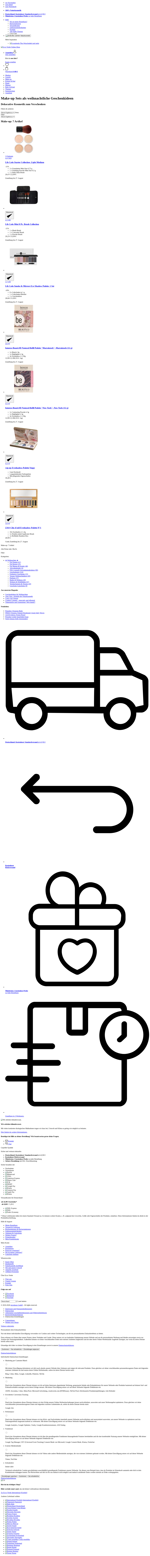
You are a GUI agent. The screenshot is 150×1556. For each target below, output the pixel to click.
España (15, 1510)
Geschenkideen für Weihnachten (16, 594)
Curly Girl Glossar (11, 598)
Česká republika (24, 1539)
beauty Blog (9, 1262)
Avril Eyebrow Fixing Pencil (15, 615)
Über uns (8, 1279)
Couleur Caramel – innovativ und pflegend (20, 600)
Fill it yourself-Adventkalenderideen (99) (24, 570)
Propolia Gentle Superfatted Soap (16, 617)
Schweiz (16, 1530)
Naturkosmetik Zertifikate (14, 1266)
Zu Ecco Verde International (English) (14, 1493)
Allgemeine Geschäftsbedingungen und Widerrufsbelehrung (26, 1313)
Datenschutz (9, 1311)
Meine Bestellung (11, 1225)
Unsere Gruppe (10, 1281)
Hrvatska (17, 1520)
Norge (14, 1553)
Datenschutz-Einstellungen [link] (14, 1317)
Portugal (16, 1549)
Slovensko (18, 1537)
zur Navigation (10, 3)
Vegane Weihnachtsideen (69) (20, 576)
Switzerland (20, 1535)
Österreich (18, 1502)
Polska (14, 1522)
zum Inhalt (9, 5)
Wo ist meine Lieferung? (13, 1252)
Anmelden (9, 1246)
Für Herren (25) (15, 564)
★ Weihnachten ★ (11, 560)
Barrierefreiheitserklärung (14, 1315)
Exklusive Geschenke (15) (19, 574)
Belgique (17, 1545)
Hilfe (7, 20)
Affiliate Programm (12, 1272)
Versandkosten (15, 26)
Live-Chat (13, 33)
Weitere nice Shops (12, 1322)
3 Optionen (9, 156)
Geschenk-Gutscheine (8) (18, 586)
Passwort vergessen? (12, 1250)
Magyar (15, 1524)
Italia (12, 1504)
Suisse (14, 1531)
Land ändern (22, 1301)
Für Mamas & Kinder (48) (19, 566)
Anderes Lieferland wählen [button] (10, 1496)
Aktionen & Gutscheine (13, 1233)
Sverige (15, 1518)
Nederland (18, 1543)
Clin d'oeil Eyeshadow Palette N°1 (23, 528)
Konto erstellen (10, 62)
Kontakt (12, 30)
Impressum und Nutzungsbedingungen (18, 1309)
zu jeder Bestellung (23, 16)
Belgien (15, 1551)
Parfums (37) (14, 578)
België (14, 1547)
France (14, 1514)
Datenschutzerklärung (66, 1345)
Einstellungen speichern (9, 1476)
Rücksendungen (15, 24)
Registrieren (9, 1248)
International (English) (30, 1500)
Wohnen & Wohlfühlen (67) (19, 582)
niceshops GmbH (17, 1305)
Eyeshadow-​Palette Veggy (20, 468)
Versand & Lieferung (12, 1227)
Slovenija (17, 1512)
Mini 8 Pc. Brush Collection (22, 224)
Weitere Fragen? (11, 1235)
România (17, 1516)
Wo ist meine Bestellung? (18, 22)
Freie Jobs (8, 1285)
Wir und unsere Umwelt (13, 1268)
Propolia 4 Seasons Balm (14, 611)
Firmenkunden (10, 1237)
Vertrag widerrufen (7, 1326)
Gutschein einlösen (11, 1254)
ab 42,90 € (25, 14)
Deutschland (20, 1506)
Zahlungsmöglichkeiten (18, 28)
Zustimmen (5, 1349)
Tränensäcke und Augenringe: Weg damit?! (20, 602)
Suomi (14, 1526)
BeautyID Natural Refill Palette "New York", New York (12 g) (36, 408)
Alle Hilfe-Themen (16, 31)
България (17, 1528)
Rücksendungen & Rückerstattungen (18, 1229)
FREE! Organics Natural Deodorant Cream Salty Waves (24, 613)
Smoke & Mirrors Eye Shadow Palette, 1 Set (29, 286)
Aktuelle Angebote (11, 1270)
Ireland (14, 1541)
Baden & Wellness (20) (18, 580)
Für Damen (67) (15, 562)
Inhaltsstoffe (9, 1264)
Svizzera (16, 1533)
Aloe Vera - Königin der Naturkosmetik (19, 596)
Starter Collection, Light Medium (24, 162)
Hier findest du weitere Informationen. (14, 1132)
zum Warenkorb (10, 7)
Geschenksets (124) (16, 572)
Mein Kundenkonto (12, 1239)
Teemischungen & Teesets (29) (20, 584)
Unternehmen (10, 1320)
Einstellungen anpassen (31, 1349)
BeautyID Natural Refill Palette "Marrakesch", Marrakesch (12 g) (38, 348)
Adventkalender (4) (16, 568)
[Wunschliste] (7, 66)
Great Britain (20, 1508)
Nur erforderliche (16, 1349)
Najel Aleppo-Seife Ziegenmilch (16, 619)
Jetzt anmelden (10, 55)
